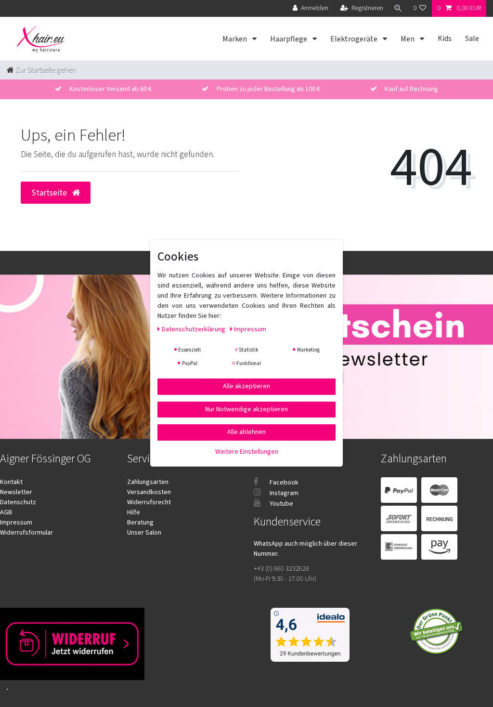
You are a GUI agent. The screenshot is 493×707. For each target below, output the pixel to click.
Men (408, 39)
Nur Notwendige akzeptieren (246, 409)
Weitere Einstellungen (246, 451)
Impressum (16, 522)
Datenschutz (18, 502)
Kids (445, 38)
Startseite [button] (50, 193)
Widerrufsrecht (149, 502)
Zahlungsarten (148, 482)
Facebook (283, 482)
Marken (235, 39)
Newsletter (16, 492)
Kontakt (11, 482)
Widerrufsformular (26, 532)
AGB (6, 512)
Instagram (283, 493)
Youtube (280, 504)
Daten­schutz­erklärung (194, 329)
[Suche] (398, 8)
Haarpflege (289, 39)
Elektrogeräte (354, 39)
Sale (472, 38)
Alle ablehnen (246, 432)
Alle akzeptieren (246, 386)
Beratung (140, 522)
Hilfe (133, 512)
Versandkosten (149, 492)
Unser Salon (144, 532)
